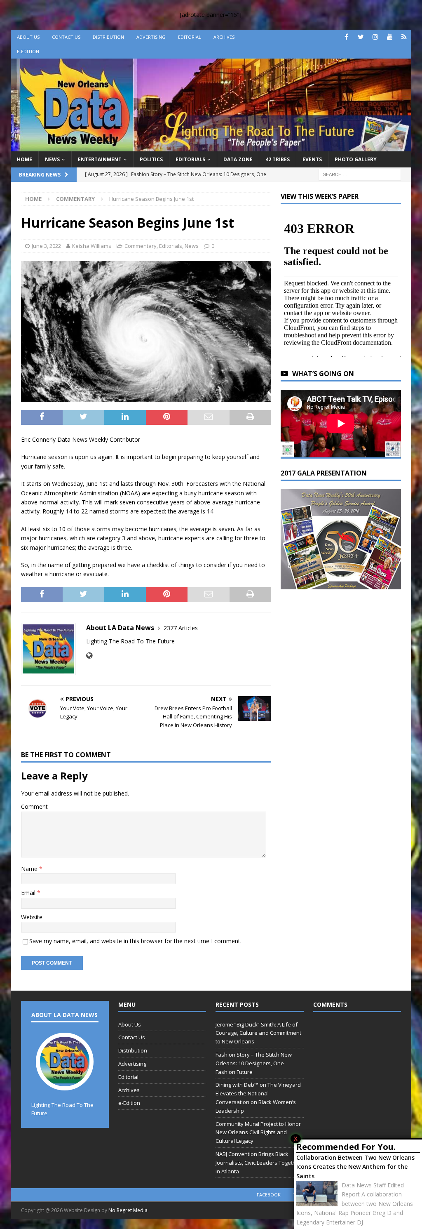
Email (29, 893)
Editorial (189, 37)
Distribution (108, 37)
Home (24, 159)
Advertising (151, 37)
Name (30, 869)
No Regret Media (128, 1210)
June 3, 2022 (46, 246)
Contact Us (66, 37)
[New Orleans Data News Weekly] (211, 146)
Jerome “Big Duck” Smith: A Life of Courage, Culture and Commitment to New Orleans (258, 1033)
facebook (269, 1194)
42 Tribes (277, 159)
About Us (28, 37)
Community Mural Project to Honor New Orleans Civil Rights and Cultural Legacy (258, 1132)
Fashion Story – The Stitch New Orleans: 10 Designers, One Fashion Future (254, 1063)
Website (31, 917)
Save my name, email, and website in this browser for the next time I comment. (135, 941)
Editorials (190, 159)
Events (312, 159)
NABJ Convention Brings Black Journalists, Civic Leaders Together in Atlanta (258, 1162)
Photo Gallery (356, 159)
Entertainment (100, 159)
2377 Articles (181, 628)
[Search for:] (360, 174)
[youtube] (389, 37)
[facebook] (346, 37)
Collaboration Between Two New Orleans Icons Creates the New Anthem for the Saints (355, 1167)
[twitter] (361, 37)
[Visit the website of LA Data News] (89, 655)
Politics (151, 159)
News (52, 159)
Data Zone (238, 159)
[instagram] (375, 37)
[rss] (404, 37)
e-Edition (28, 51)
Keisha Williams (91, 246)
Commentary (140, 246)
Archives (223, 37)
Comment (34, 806)
